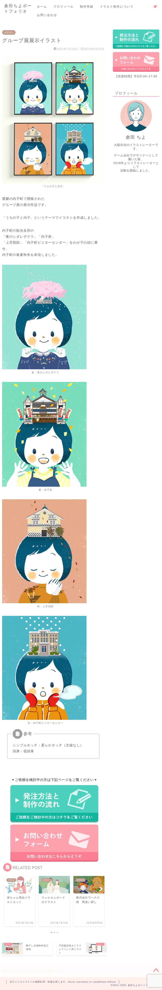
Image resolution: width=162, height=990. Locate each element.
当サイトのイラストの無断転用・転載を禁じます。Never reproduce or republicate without (63, 982)
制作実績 (86, 6)
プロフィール (63, 6)
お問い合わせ (47, 15)
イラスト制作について (117, 6)
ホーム (42, 6)
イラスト (9, 32)
